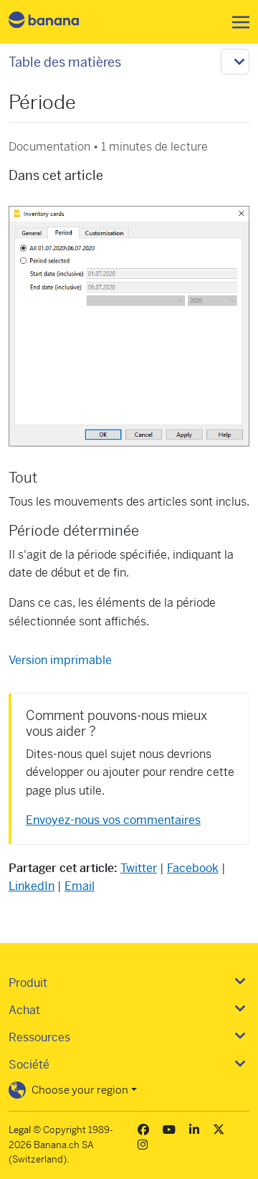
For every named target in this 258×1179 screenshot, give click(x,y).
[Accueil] (56, 22)
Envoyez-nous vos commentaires (113, 820)
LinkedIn (31, 886)
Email (79, 886)
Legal (20, 1130)
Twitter (138, 868)
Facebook (193, 868)
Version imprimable (60, 660)
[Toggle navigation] (236, 22)
